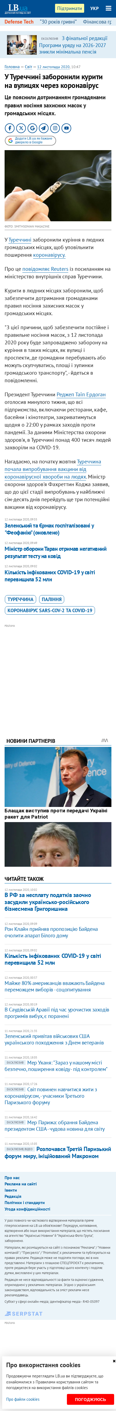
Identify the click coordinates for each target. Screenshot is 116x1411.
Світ (28, 66)
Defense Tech (19, 21)
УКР (94, 8)
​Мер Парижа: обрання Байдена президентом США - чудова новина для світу (55, 1125)
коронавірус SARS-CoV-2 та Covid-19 (50, 610)
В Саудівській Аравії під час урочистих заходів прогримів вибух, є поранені (57, 1013)
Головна (12, 66)
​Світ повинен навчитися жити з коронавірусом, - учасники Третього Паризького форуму (51, 1096)
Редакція (13, 1196)
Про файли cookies (22, 1399)
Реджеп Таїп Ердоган (81, 394)
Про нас (12, 1177)
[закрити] (114, 1361)
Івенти (11, 1190)
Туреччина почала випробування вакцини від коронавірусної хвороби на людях (53, 469)
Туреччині (19, 239)
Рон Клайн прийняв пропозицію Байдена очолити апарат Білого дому (51, 932)
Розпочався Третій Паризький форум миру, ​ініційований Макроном (58, 1152)
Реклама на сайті (21, 1183)
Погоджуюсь (90, 1399)
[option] (58, 44)
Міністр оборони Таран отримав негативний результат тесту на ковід (55, 552)
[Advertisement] (58, 673)
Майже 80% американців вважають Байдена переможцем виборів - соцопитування (55, 986)
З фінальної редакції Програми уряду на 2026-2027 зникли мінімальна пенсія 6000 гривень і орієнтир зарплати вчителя (73, 51)
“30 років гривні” (58, 21)
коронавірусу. (49, 254)
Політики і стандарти (25, 1202)
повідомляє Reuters (45, 268)
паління (52, 599)
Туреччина (20, 599)
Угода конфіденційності (27, 1209)
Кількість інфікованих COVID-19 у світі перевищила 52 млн (50, 576)
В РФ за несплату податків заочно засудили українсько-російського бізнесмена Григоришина (48, 901)
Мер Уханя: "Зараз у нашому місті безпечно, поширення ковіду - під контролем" (56, 1066)
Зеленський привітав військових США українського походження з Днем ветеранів (54, 1039)
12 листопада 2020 (53, 66)
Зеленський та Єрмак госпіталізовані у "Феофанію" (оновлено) (49, 529)
